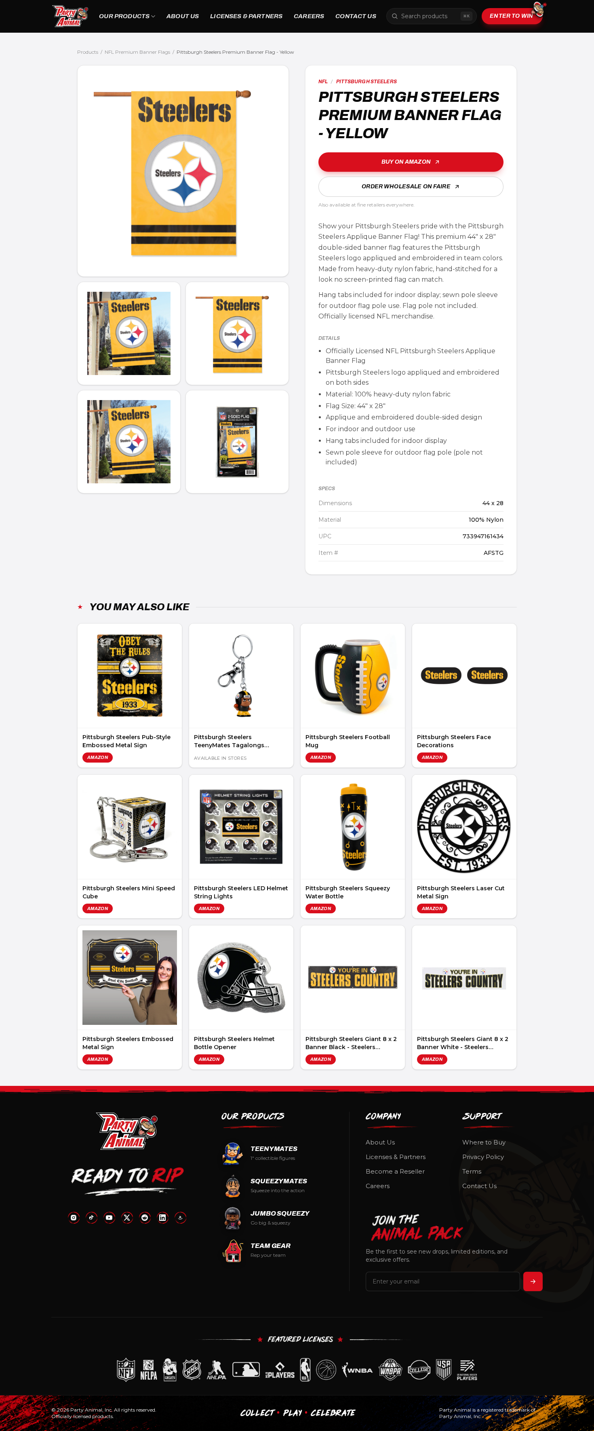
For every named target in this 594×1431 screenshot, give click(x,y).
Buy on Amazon (406, 162)
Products (87, 52)
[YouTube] (109, 1217)
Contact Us (355, 16)
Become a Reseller (395, 1171)
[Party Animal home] (70, 16)
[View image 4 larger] (129, 441)
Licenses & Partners (246, 16)
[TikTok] (91, 1217)
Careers (309, 16)
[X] (127, 1217)
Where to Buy (484, 1142)
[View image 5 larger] (237, 441)
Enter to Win (511, 16)
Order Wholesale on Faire (406, 186)
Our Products (124, 16)
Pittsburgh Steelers (366, 81)
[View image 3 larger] (237, 333)
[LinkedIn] (162, 1217)
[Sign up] (533, 1281)
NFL (323, 81)
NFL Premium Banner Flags (137, 52)
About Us (182, 16)
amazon (97, 757)
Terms (471, 1171)
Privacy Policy (483, 1157)
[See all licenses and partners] (297, 1369)
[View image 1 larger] (183, 171)
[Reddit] (144, 1217)
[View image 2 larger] (129, 333)
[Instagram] (73, 1217)
